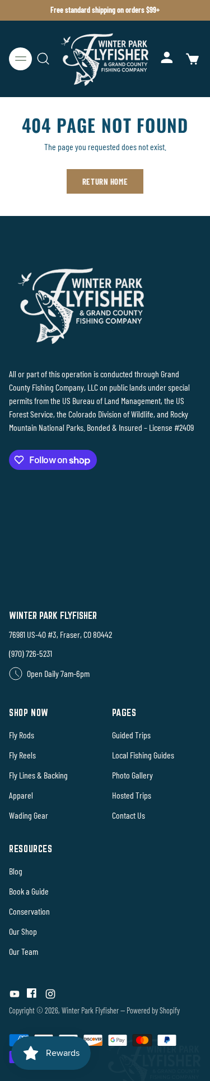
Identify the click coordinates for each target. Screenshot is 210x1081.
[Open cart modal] (191, 58)
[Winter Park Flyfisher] (105, 59)
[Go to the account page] (167, 58)
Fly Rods (21, 734)
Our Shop (23, 931)
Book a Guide (29, 891)
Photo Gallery (132, 775)
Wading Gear (28, 815)
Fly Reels (22, 755)
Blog (15, 871)
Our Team (23, 951)
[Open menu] (20, 58)
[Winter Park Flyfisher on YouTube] (14, 995)
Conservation (29, 911)
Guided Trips (131, 734)
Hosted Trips (131, 795)
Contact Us (128, 815)
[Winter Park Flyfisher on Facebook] (32, 995)
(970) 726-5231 (30, 653)
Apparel (21, 795)
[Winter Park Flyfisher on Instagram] (50, 995)
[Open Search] (42, 58)
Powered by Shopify (153, 1010)
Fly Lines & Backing (38, 775)
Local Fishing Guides (143, 755)
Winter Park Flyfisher (90, 1010)
